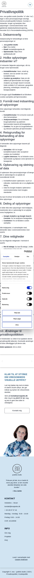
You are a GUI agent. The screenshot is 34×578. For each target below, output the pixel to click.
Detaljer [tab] (17, 256)
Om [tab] (28, 256)
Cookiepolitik (23, 574)
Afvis (17, 325)
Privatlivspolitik (11, 574)
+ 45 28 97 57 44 (11, 510)
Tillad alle (17, 313)
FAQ (6, 540)
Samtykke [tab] (6, 256)
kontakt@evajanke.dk (17, 49)
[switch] (29, 293)
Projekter (8, 536)
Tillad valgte (17, 319)
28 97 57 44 (20, 398)
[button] (30, 5)
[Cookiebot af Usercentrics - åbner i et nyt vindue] (24, 251)
